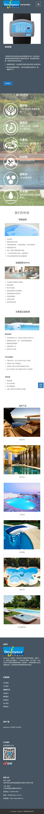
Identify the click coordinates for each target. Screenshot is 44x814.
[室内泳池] (22, 459)
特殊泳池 (22, 590)
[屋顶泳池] (22, 422)
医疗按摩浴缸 (22, 627)
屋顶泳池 (22, 440)
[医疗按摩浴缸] (22, 609)
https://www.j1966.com (16, 798)
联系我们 (40, 385)
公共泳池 (22, 514)
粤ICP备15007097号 (29, 811)
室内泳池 (22, 477)
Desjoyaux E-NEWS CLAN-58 (12, 727)
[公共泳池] (22, 497)
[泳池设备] (22, 534)
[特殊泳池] (22, 572)
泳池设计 (6, 693)
